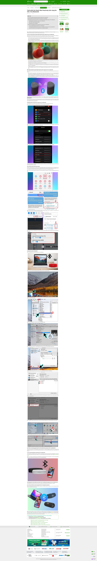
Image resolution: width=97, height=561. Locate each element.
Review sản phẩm (37, 7)
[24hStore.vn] (30, 1)
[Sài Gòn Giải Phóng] (66, 549)
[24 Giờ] (52, 549)
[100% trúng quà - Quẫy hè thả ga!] (61, 29)
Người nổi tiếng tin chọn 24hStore (56, 7)
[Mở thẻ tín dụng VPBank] (59, 542)
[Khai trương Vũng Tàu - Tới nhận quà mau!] (67, 29)
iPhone (50, 512)
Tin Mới (28, 7)
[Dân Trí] (59, 549)
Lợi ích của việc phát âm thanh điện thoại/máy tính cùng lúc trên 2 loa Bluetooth (38, 17)
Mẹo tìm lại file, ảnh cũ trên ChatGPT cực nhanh (37, 521)
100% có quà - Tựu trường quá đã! (67, 26)
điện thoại (38, 67)
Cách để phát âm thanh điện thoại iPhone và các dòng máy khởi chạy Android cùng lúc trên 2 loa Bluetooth (41, 19)
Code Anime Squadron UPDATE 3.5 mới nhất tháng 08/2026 (39, 522)
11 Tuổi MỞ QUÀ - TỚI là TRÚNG (61, 26)
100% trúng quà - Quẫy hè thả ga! (61, 31)
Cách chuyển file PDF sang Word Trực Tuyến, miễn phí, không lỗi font (40, 524)
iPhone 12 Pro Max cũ (35, 516)
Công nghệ (31, 7)
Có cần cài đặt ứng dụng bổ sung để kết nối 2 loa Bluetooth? (36, 25)
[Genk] (37, 549)
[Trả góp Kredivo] (37, 542)
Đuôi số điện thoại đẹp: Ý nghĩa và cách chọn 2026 (38, 523)
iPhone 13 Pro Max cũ (40, 517)
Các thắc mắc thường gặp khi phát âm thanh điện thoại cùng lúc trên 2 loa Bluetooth (38, 24)
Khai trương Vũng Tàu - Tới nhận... (66, 31)
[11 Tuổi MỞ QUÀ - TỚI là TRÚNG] (61, 23)
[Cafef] (45, 549)
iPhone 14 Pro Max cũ (38, 518)
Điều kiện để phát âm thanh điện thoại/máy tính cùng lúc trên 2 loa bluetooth (37, 18)
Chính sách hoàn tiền (43, 529)
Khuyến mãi (49, 7)
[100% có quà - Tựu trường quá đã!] (67, 23)
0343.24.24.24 (67, 532)
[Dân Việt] (30, 549)
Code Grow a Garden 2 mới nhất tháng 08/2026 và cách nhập (39, 520)
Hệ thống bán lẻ (29, 529)
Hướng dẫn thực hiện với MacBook (33, 23)
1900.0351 (68, 529)
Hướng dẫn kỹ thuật (43, 7)
